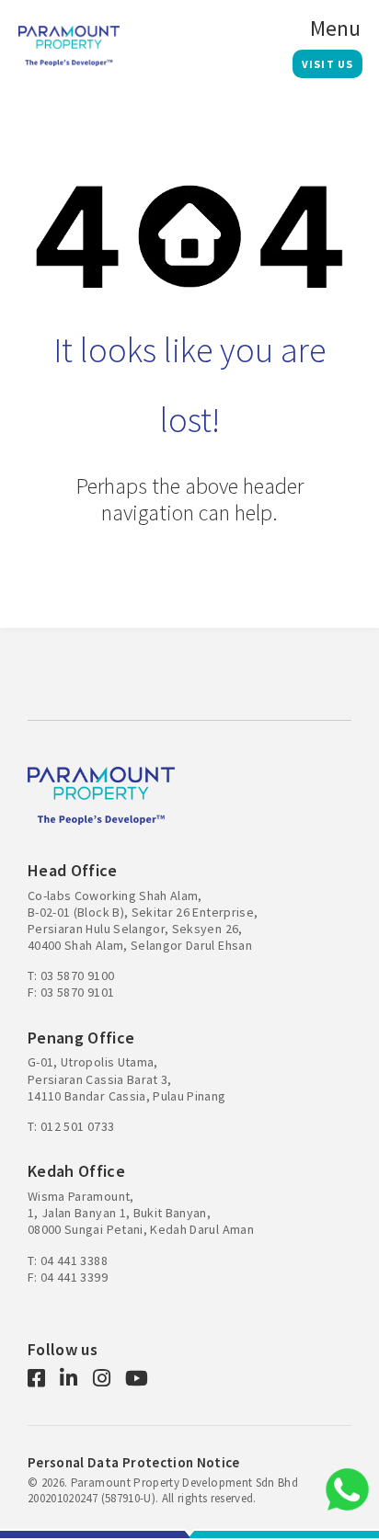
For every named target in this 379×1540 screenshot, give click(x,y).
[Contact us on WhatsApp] (346, 1489)
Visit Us (328, 64)
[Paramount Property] (69, 44)
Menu (335, 28)
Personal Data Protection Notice (134, 1462)
